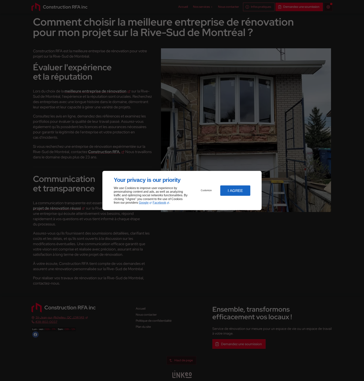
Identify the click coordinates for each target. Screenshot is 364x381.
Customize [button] (206, 190)
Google (144, 202)
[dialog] (182, 190)
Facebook (159, 202)
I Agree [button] (235, 191)
